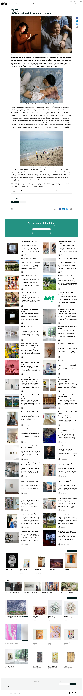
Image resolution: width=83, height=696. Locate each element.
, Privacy (25, 693)
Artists (44, 3)
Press (6, 684)
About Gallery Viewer (9, 683)
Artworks (55, 3)
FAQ (6, 681)
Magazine (77, 3)
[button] (77, 17)
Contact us (7, 686)
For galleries (36, 681)
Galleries (66, 3)
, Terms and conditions (19, 693)
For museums (36, 683)
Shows (34, 3)
